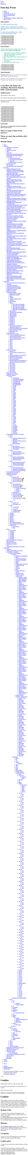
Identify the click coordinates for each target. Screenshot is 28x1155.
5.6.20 (20, 925)
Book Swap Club (14, 331)
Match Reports (13, 315)
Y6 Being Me (16, 378)
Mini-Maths (21, 748)
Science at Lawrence (11, 349)
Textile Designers (17, 454)
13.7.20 (20, 793)
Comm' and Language (21, 558)
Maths (17, 562)
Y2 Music (12, 533)
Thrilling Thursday (23, 585)
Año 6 (11, 505)
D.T (13, 1000)
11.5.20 (20, 943)
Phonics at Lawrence (11, 542)
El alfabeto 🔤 (16, 511)
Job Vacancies (10, 164)
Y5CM (14, 392)
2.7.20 (20, 845)
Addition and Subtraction (21, 1019)
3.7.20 (20, 849)
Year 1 (11, 341)
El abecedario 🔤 (17, 493)
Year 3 (11, 344)
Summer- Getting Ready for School (23, 578)
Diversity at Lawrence (12, 543)
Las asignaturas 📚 (17, 486)
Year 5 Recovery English (18, 306)
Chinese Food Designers (18, 463)
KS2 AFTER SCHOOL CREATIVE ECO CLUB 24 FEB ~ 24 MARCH (17, 211)
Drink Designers (16, 443)
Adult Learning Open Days (13, 260)
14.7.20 (20, 797)
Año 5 (11, 501)
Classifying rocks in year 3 (16, 356)
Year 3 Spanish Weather (15, 522)
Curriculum (6, 281)
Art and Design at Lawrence (13, 471)
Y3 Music (12, 534)
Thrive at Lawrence (11, 1050)
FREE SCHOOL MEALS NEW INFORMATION (14, 181)
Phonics (20, 699)
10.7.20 (20, 829)
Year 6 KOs (12, 371)
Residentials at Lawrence (12, 1048)
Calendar (9, 549)
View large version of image (7, 36)
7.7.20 (20, 817)
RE (13, 1014)
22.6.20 (20, 853)
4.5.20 (20, 956)
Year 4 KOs (12, 368)
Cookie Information (8, 1067)
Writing (11, 302)
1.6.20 (20, 913)
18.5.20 (20, 929)
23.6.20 (20, 857)
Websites (21, 779)
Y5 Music (12, 537)
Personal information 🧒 (18, 478)
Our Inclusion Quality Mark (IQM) (15, 166)
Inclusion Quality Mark (12, 254)
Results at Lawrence (11, 150)
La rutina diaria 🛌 (17, 510)
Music (8, 529)
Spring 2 (12, 518)
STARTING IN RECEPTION (14, 186)
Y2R (14, 415)
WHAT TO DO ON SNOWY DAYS (15, 262)
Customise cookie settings (18, 1092)
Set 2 (23, 795)
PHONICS (12, 332)
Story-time (21, 739)
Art (13, 1002)
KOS (11, 376)
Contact (5, 1061)
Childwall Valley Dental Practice (14, 261)
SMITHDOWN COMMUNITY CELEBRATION (14, 203)
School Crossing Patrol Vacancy (14, 179)
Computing (15, 1007)
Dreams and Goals (20, 1012)
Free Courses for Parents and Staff (15, 215)
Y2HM (14, 414)
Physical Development (21, 560)
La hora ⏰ (15, 509)
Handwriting (13, 311)
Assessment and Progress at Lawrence (16, 546)
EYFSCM (15, 432)
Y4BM (14, 394)
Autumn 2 (12, 515)
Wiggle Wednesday (21, 583)
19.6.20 (20, 889)
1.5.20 (20, 975)
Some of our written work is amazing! (18, 328)
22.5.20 (20, 940)
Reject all (3, 1092)
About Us (6, 146)
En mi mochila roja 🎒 (18, 480)
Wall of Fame (19, 770)
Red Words (24, 785)
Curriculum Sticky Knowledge (14, 288)
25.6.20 (20, 865)
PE (19, 781)
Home (5, 11)
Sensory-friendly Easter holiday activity (16, 207)
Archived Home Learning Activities (20, 772)
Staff (8, 151)
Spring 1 (12, 517)
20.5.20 (20, 935)
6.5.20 (20, 961)
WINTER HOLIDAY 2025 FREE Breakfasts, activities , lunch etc (15, 226)
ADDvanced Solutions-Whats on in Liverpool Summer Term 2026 (15, 191)
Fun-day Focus (7, 19)
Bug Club (9, 1057)
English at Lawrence (11, 292)
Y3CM (14, 408)
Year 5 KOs (12, 370)
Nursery (5, 16)
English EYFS (13, 316)
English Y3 (12, 320)
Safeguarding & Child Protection (14, 155)
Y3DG (14, 404)
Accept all (9, 1092)
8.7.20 (20, 821)
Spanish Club (13, 525)
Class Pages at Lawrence (9, 14)
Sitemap (5, 1066)
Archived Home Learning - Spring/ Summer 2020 (20, 575)
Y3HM (14, 406)
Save (14, 1153)
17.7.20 (20, 809)
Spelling (11, 297)
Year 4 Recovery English (18, 305)
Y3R (14, 407)
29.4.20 (20, 972)
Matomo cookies (8, 1126)
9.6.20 (20, 897)
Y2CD (14, 411)
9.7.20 (20, 825)
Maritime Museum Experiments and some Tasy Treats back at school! (18, 361)
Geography (15, 1010)
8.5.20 (20, 967)
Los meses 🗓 (16, 507)
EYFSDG (15, 428)
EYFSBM (15, 426)
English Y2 (12, 319)
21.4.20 (20, 977)
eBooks (23, 791)
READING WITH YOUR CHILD (15, 270)
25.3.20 (20, 994)
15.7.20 (20, 801)
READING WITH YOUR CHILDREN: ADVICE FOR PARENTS (16, 252)
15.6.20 (20, 873)
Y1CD (14, 419)
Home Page (3, 4)
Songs (17, 569)
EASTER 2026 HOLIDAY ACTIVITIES (17, 199)
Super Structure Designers (19, 447)
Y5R (14, 391)
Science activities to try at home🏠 (18, 355)
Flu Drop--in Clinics (11, 219)
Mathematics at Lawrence (13, 333)
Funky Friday (22, 586)
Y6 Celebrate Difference (18, 379)
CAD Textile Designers (18, 465)
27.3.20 (20, 996)
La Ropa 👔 (15, 502)
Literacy (17, 561)
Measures (18, 1020)
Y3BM (14, 402)
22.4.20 (20, 979)
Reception (15, 756)
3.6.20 (20, 919)
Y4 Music (12, 535)
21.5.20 (20, 937)
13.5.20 (20, 948)
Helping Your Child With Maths (14, 258)
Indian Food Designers (18, 467)
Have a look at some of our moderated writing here (16, 326)
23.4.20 (20, 980)
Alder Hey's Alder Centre (13, 272)
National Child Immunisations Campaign (16, 198)
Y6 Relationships (17, 383)
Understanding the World (21, 564)
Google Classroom (14, 1046)
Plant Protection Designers (19, 462)
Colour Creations (20, 1004)
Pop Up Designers (17, 451)
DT (13, 1036)
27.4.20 (20, 969)
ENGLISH (15, 1030)
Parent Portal (10, 240)
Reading (12, 300)
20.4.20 (20, 976)
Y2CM (14, 416)
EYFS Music (13, 530)
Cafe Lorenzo (16, 526)
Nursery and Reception (9, 15)
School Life (6, 12)
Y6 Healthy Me (16, 382)
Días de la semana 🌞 (18, 481)
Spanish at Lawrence (11, 474)
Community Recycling (15, 158)
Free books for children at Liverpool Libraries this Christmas (15, 217)
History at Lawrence (11, 372)
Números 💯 (16, 477)
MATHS (15, 1028)
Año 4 (11, 482)
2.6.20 (20, 916)
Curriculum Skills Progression (14, 286)
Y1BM (14, 418)
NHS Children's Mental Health (14, 277)
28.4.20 (20, 971)
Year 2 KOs (12, 365)
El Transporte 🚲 (17, 504)
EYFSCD (15, 427)
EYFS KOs (12, 363)
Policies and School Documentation (15, 154)
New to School (10, 1055)
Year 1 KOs (12, 364)
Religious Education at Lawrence (14, 539)
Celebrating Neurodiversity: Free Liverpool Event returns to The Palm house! (17, 205)
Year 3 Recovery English (18, 304)
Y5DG (14, 388)
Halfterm (21, 636)
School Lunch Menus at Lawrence (15, 550)
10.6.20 (20, 901)
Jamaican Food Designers (19, 453)
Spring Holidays (22, 677)
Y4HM (14, 398)
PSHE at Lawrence (11, 375)
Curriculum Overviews (12, 285)
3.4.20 (20, 990)
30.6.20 (20, 837)
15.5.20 (20, 953)
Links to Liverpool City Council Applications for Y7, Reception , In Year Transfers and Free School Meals (16, 243)
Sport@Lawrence (11, 1051)
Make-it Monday (22, 580)
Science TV (12, 351)
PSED (17, 557)
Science (14, 1023)
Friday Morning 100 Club (16, 329)
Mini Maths (21, 700)
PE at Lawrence (10, 541)
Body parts (18, 1024)
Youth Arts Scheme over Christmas (15, 223)
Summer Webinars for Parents (14, 169)
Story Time (21, 702)
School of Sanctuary (11, 163)
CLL (17, 760)
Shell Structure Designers (18, 458)
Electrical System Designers (19, 470)
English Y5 (12, 323)
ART (14, 1032)
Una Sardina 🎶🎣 (17, 484)
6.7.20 (20, 813)
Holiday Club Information (13, 257)
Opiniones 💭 (16, 492)
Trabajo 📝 (18, 491)
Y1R (14, 423)
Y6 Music (12, 538)
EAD (17, 767)
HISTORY (15, 1035)
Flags (14, 527)
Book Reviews (13, 313)
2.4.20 (20, 988)
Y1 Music (12, 531)
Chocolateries (16, 449)
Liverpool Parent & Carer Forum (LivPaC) (17, 256)
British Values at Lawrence (16, 162)
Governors (9, 152)
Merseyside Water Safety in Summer (15, 174)
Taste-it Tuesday (22, 581)
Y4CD (14, 395)
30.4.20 (20, 973)
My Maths (9, 1058)
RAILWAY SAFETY (12, 269)
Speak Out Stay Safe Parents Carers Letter (17, 266)
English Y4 (12, 321)
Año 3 (11, 475)
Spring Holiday (22, 983)
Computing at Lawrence (12, 473)
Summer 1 (12, 519)
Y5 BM (14, 386)
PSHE (14, 1011)
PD (16, 759)
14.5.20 (20, 951)
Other (17, 769)
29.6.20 (20, 833)
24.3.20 (20, 992)
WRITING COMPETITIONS (20, 309)
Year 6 (11, 348)
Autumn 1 (12, 514)
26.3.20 (20, 995)
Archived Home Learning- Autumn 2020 (13, 18)
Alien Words (23, 789)
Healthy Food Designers (18, 457)
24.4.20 (20, 982)
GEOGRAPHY (16, 1038)
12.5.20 (20, 945)
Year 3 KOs (12, 367)
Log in (2, 2)
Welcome (9, 148)
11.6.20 (20, 905)
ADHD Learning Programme (13, 209)
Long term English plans (15, 298)
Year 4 (11, 345)
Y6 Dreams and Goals (18, 380)
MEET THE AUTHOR (15, 293)
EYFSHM (15, 430)
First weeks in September (21, 556)
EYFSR (14, 431)
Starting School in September (19, 998)
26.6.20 (20, 869)
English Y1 (12, 317)
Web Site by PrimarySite (9, 1074)
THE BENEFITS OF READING (15, 268)
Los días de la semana (18, 485)
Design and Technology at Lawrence (15, 434)
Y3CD (14, 403)
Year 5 (11, 347)
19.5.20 (20, 932)
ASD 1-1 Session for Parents (13, 175)
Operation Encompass (12, 264)
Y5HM (14, 390)
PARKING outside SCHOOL (14, 265)
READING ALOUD (15, 294)
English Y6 (12, 324)
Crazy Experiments (14, 359)
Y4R (14, 399)
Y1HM (14, 422)
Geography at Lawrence (12, 374)
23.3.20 (20, 991)
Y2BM (14, 410)
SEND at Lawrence (11, 290)
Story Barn (18, 1031)
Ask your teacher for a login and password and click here (17, 335)
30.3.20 (20, 984)
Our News (6, 167)
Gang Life (12, 160)
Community (9, 156)
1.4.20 (20, 987)
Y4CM (14, 400)
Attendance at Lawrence (12, 147)
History (14, 1008)
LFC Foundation (13, 1052)
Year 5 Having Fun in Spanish (17, 523)
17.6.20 (20, 881)
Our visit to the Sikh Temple (16, 159)
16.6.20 (20, 877)
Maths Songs (19, 1022)
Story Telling (13, 301)
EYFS (11, 340)
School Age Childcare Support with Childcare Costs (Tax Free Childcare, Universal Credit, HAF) (15, 172)
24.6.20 (20, 861)
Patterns (17, 1018)
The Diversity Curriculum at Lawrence (16, 1054)
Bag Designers (16, 446)
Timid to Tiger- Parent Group (13, 193)
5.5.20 (20, 959)
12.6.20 (20, 909)
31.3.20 (20, 986)
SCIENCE (15, 1034)
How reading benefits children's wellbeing (16, 238)
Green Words (23, 787)
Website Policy (7, 1068)
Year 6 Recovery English (18, 308)
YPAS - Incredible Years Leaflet (14, 276)
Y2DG (14, 412)
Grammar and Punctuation (16, 312)
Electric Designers (17, 459)
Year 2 (11, 343)
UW (17, 766)
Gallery (5, 1059)
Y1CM (14, 424)
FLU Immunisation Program (13, 248)
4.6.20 (20, 921)
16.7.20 (20, 805)
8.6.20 (20, 893)
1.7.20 (20, 841)
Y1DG (14, 420)
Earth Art (18, 1003)
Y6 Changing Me (17, 384)
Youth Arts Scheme (11, 201)
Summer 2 (12, 521)
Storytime (18, 568)
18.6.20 (20, 885)
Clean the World (24, 777)
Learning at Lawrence (12, 289)
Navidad (12, 513)
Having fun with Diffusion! (16, 357)
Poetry (11, 296)
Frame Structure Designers (19, 469)
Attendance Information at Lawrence (15, 1047)
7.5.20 (20, 964)
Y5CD (14, 387)
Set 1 (23, 794)
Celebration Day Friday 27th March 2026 (16, 194)
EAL (8, 545)
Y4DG (14, 396)
